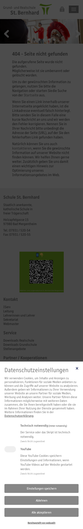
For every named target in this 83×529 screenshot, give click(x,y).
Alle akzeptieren (41, 512)
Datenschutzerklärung (18, 416)
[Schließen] (77, 368)
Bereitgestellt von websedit (41, 522)
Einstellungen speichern (41, 488)
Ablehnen (41, 500)
